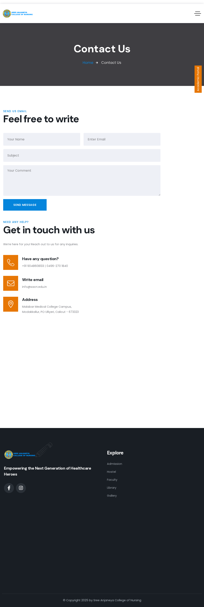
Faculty (112, 480)
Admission (114, 464)
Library (111, 488)
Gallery (112, 496)
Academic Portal (198, 79)
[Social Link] (9, 488)
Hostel (111, 472)
